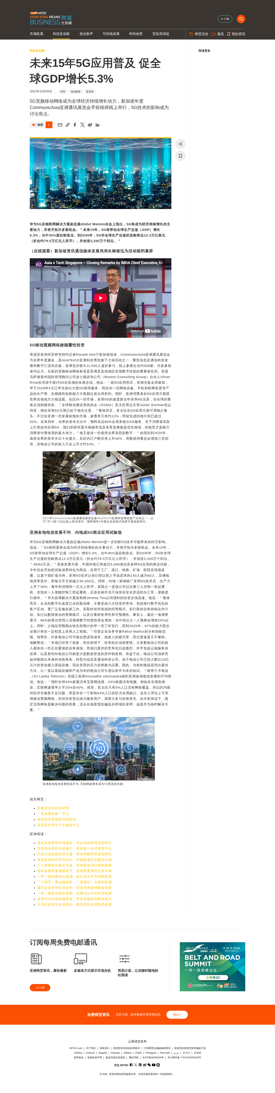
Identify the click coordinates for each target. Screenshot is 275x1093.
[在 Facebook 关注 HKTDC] (131, 1065)
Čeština (78, 1052)
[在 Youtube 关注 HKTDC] (153, 1065)
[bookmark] (180, 156)
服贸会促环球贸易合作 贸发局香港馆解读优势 (74, 888)
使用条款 (79, 1057)
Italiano (128, 1052)
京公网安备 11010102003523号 (184, 1057)
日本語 (197, 1052)
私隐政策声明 (94, 1057)
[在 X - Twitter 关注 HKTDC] (136, 1065)
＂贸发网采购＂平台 (53, 814)
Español (103, 1052)
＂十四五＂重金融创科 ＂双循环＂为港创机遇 (74, 882)
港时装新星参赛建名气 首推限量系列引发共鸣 (74, 871)
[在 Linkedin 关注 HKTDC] (140, 1065)
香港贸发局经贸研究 (53, 808)
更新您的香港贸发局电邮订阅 (190, 1048)
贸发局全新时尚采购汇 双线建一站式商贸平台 (74, 848)
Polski (138, 1052)
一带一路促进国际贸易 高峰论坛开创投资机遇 (74, 893)
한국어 (186, 1052)
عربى (176, 1052)
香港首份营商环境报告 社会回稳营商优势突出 (74, 843)
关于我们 (91, 1048)
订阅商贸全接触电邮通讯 (157, 1048)
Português (151, 1052)
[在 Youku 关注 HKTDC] (158, 1065)
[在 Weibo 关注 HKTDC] (144, 1065)
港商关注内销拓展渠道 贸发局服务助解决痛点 (74, 899)
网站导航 (134, 1057)
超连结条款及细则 (115, 1057)
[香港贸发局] (137, 1041)
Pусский (165, 1052)
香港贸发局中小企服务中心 (58, 825)
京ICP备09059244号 (153, 1057)
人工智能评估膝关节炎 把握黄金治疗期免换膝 (74, 865)
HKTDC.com (75, 1048)
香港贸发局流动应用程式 (126, 1048)
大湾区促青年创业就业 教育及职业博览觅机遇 (74, 904)
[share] (180, 144)
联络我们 (104, 1048)
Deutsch (90, 1052)
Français (115, 1052)
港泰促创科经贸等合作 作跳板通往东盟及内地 (74, 860)
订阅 (42, 987)
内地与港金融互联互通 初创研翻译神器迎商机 (74, 854)
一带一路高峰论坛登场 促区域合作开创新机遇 (74, 876)
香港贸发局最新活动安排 (56, 819)
